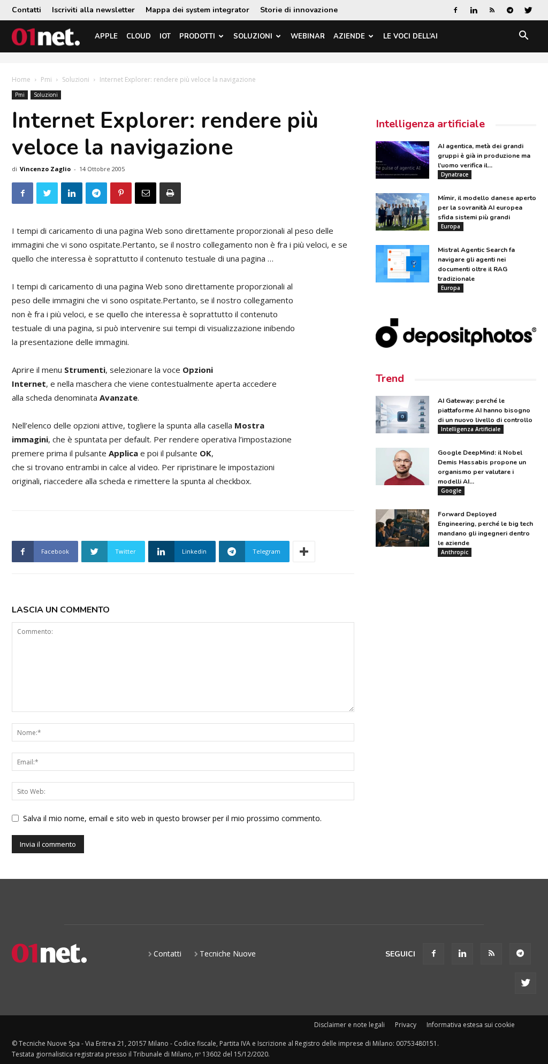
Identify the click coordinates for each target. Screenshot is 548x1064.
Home (21, 79)
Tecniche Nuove (228, 953)
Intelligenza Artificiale (470, 429)
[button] (523, 37)
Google (451, 490)
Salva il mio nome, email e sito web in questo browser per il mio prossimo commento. (172, 818)
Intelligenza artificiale (430, 124)
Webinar (308, 36)
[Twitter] (528, 10)
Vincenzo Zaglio (45, 169)
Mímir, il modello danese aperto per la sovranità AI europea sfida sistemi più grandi (487, 207)
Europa (450, 226)
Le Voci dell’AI (410, 36)
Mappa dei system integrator (197, 10)
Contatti (26, 10)
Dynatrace (454, 174)
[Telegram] (510, 10)
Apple (106, 36)
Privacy (405, 1024)
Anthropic (454, 552)
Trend (390, 378)
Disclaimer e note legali (349, 1024)
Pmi (46, 79)
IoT (165, 36)
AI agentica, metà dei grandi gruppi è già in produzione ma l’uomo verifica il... (484, 156)
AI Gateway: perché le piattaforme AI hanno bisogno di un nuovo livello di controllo (485, 410)
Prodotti (197, 36)
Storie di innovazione (299, 10)
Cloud (138, 36)
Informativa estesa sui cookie (471, 1024)
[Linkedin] (474, 10)
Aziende (349, 36)
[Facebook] (455, 10)
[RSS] (492, 10)
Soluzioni (252, 36)
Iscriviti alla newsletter (93, 10)
